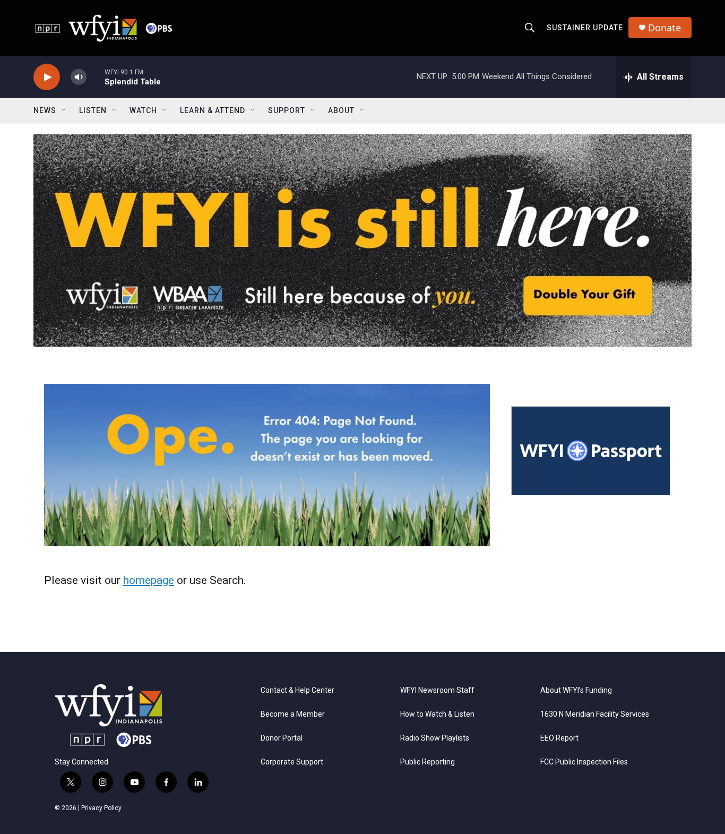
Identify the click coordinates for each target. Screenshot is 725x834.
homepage (148, 580)
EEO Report (559, 738)
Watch (143, 110)
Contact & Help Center (297, 690)
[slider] (95, 76)
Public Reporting (427, 762)
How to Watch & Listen (437, 714)
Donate (664, 27)
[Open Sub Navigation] (64, 110)
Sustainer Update (585, 27)
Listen (93, 110)
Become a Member (293, 714)
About (341, 110)
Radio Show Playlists (434, 738)
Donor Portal (282, 738)
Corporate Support (292, 762)
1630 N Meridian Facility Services (594, 714)
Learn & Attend (212, 110)
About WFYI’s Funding (576, 690)
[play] (46, 77)
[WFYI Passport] (591, 451)
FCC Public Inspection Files (584, 762)
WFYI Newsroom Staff (437, 690)
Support (286, 110)
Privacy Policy (101, 808)
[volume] (79, 77)
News (44, 110)
